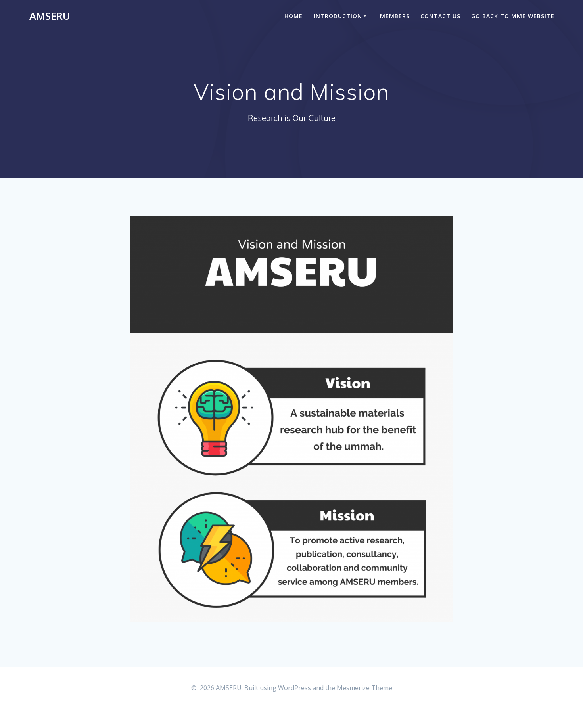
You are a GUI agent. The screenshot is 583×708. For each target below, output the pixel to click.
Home (293, 16)
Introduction (338, 16)
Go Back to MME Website (512, 16)
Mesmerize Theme (364, 687)
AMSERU (49, 16)
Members (395, 16)
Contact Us (440, 16)
